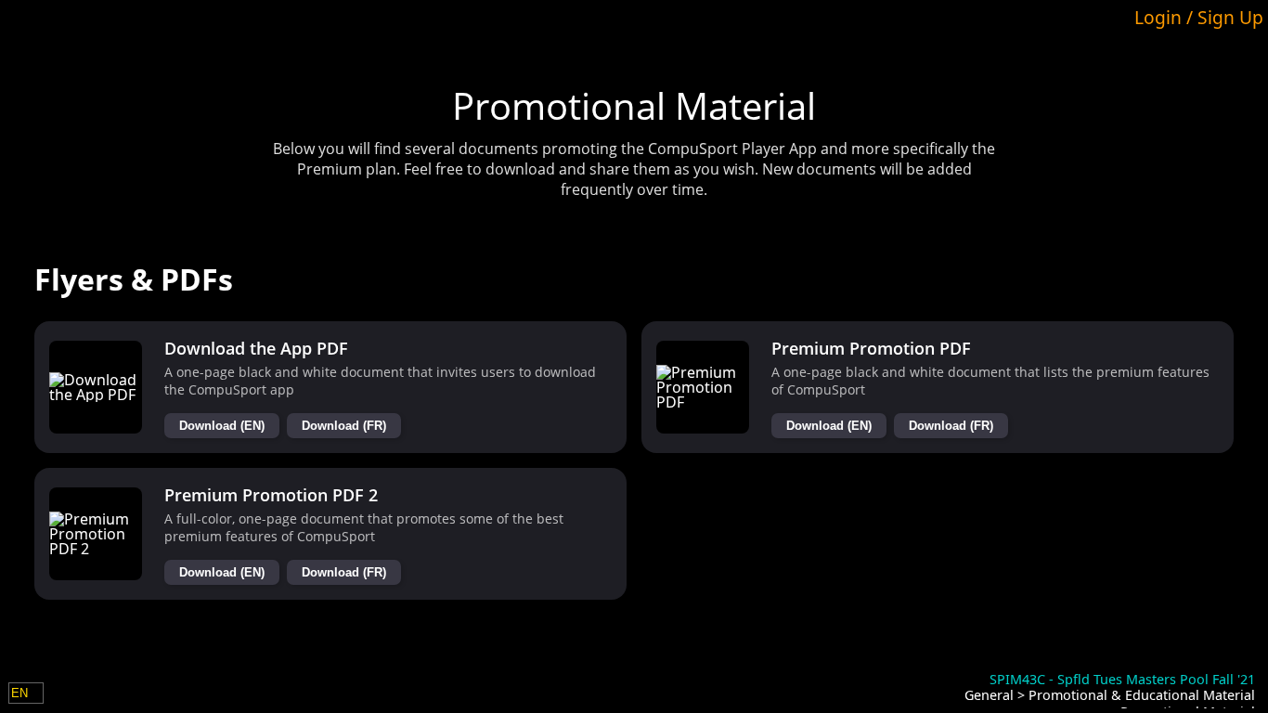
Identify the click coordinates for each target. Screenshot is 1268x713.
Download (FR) (344, 426)
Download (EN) (222, 426)
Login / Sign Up (1198, 17)
